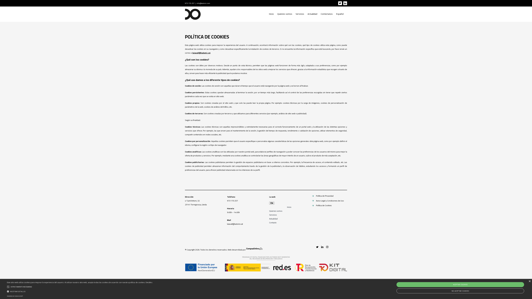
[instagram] (327, 247)
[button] (79, 291)
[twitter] (317, 247)
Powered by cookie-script (15, 296)
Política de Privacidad (324, 196)
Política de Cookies (324, 205)
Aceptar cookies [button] (460, 284)
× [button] (530, 281)
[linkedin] (322, 247)
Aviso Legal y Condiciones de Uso (330, 201)
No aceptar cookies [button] (460, 291)
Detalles (149, 282)
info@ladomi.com (203, 3)
